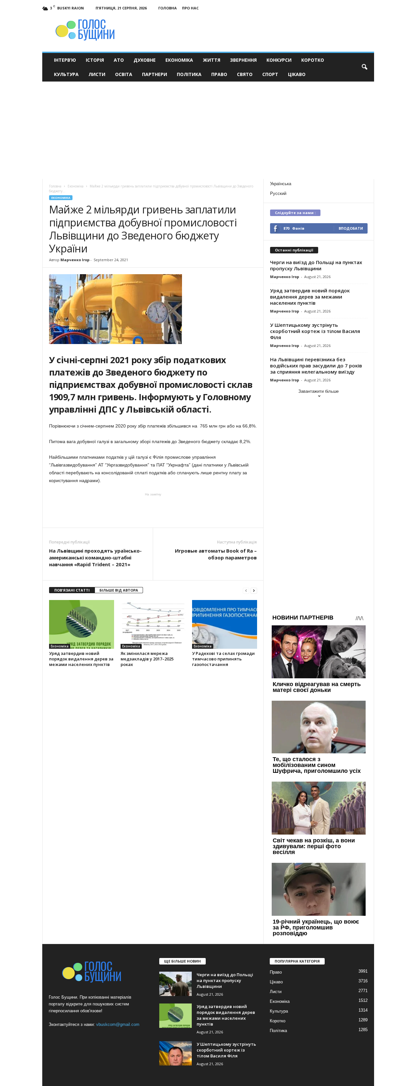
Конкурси (279, 60)
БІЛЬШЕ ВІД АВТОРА (118, 590)
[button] (364, 67)
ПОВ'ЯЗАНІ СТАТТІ (72, 590)
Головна (167, 8)
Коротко (312, 60)
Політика (189, 74)
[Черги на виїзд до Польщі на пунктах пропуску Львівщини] (175, 984)
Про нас (190, 8)
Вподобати (351, 228)
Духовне (145, 60)
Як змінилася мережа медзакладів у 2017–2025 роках (147, 658)
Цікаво (297, 74)
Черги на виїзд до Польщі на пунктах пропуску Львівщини (316, 265)
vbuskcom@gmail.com (117, 1024)
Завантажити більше (318, 391)
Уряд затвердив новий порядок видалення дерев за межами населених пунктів (81, 658)
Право (219, 74)
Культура (66, 74)
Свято (245, 74)
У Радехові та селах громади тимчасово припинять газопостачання (223, 658)
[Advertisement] (208, 130)
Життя (211, 60)
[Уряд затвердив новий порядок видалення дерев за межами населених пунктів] (81, 624)
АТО (119, 60)
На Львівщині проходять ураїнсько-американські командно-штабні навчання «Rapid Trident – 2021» (95, 557)
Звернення (243, 60)
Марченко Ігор (74, 259)
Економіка (179, 60)
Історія (95, 60)
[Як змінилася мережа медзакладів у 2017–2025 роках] (153, 624)
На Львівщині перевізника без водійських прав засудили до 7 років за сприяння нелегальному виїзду (316, 365)
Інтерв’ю (65, 60)
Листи (96, 74)
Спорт (270, 74)
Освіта (123, 74)
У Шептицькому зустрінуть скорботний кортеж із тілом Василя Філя (315, 331)
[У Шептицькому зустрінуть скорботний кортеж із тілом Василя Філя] (175, 1053)
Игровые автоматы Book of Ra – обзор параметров (216, 554)
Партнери (154, 74)
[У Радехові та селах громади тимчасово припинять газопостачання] (224, 624)
